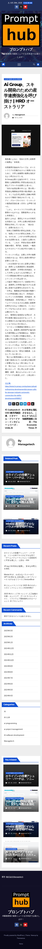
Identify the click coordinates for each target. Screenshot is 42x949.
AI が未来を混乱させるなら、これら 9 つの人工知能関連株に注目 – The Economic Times (29, 419)
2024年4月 (8, 696)
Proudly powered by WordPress (14, 935)
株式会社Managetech (14, 877)
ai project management (13, 729)
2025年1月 (8, 642)
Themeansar (21, 938)
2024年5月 (8, 690)
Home (21, 944)
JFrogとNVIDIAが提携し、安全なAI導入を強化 (20, 501)
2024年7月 (8, 678)
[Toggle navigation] (19, 64)
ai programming (10, 723)
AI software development (13, 79)
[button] (34, 64)
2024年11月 (9, 654)
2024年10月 (9, 660)
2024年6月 (8, 684)
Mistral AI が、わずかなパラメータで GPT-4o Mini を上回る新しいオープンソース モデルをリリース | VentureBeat (20, 577)
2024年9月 (8, 666)
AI (5, 711)
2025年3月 (8, 631)
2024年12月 (9, 648)
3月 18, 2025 (12, 783)
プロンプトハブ (21, 49)
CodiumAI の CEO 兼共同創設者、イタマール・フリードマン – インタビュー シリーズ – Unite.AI (13, 419)
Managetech (20, 115)
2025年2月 (8, 636)
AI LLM (7, 717)
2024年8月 (8, 672)
